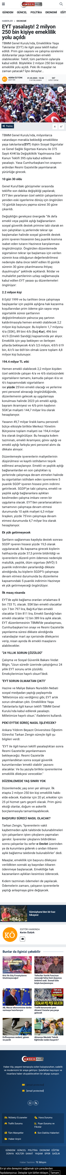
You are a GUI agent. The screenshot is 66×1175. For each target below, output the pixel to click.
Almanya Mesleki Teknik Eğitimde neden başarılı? (46, 1038)
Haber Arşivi (14, 1139)
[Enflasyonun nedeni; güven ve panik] (17, 1026)
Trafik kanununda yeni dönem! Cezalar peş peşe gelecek (46, 1010)
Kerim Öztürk (27, 932)
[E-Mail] (22, 939)
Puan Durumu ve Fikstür (44, 1125)
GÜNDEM (7, 12)
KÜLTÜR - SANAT (24, 1153)
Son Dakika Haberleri (48, 1132)
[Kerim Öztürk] (10, 934)
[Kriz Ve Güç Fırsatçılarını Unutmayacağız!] (17, 964)
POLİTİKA (36, 12)
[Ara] (61, 4)
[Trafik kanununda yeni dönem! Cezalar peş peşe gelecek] (49, 996)
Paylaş (9, 126)
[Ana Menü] (3, 4)
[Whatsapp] (30, 1102)
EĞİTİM (55, 1150)
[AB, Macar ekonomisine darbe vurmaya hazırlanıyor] (17, 996)
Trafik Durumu (15, 1123)
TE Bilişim (41, 1162)
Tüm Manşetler (15, 1132)
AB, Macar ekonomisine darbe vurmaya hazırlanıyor (17, 1008)
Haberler (7, 21)
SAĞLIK (56, 1153)
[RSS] (35, 1102)
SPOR (47, 1153)
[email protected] (35, 1084)
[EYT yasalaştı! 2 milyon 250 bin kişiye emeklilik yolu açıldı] (33, 103)
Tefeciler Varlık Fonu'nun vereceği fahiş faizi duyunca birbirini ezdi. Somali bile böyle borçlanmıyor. (48, 979)
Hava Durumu (45, 1117)
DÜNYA (10, 1153)
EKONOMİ (51, 12)
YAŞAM (39, 1153)
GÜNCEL (22, 12)
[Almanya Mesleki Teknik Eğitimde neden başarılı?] (49, 1026)
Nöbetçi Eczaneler (17, 1117)
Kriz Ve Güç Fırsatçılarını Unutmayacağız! (15, 976)
